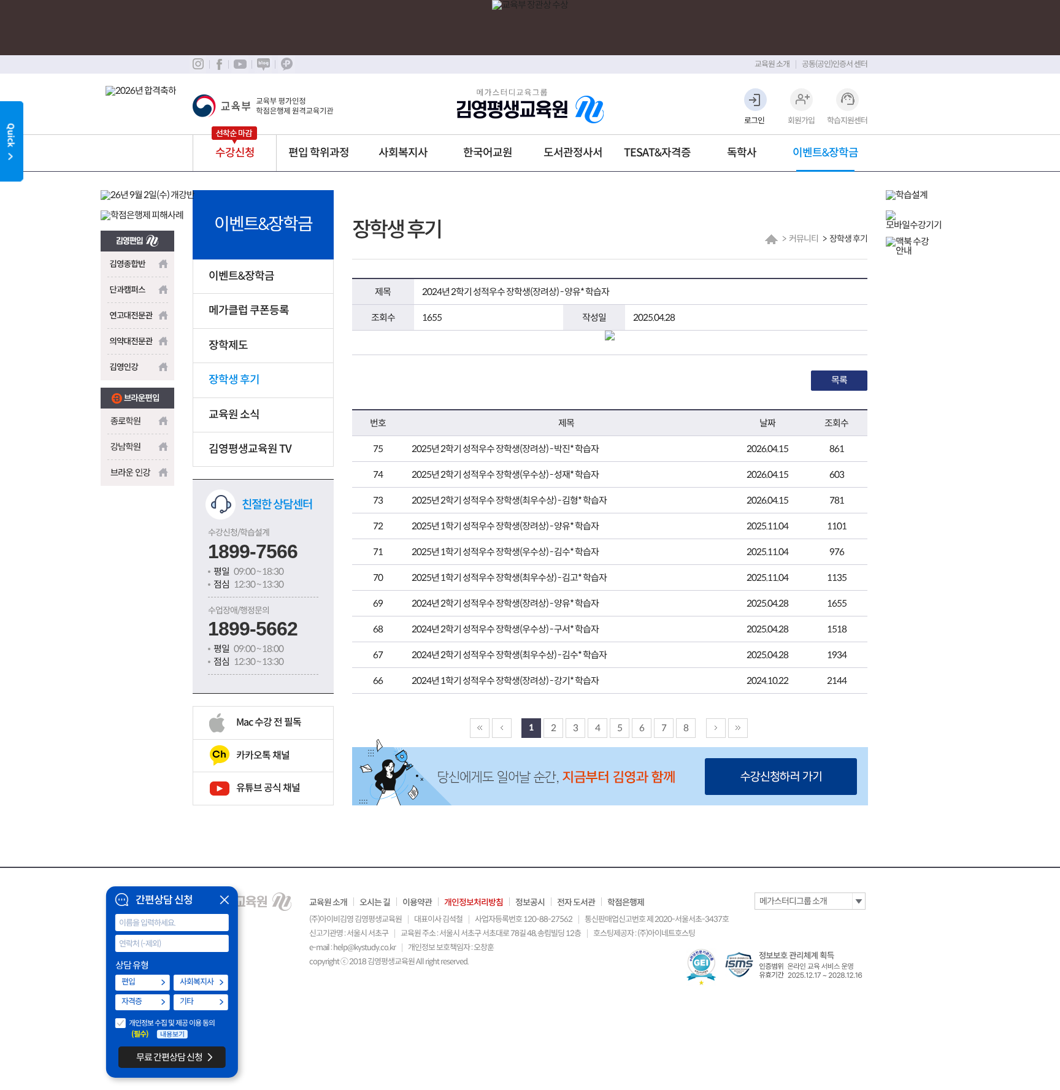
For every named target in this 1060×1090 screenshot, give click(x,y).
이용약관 (417, 902)
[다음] (716, 728)
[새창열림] (137, 237)
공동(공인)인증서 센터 (834, 64)
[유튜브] (240, 64)
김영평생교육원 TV (250, 449)
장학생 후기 (234, 379)
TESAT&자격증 (657, 152)
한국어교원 (487, 152)
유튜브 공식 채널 (268, 787)
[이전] (502, 728)
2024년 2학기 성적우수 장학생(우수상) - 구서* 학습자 (505, 629)
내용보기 (172, 1034)
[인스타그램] (197, 64)
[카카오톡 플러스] (286, 64)
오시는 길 (374, 902)
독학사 (741, 152)
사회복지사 (403, 152)
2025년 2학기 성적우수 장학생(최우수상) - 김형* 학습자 (509, 500)
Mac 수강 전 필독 (268, 722)
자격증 (131, 1001)
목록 (839, 380)
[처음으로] (480, 728)
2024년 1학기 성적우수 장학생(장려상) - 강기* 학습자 (505, 680)
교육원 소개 (772, 64)
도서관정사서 (572, 152)
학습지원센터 (847, 120)
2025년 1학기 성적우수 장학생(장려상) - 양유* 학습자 (505, 526)
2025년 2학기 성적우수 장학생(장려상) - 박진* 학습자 (505, 449)
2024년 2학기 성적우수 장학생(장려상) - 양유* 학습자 (505, 603)
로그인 (754, 120)
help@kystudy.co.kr (364, 947)
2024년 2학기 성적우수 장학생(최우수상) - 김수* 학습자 (509, 655)
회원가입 (801, 120)
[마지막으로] (738, 728)
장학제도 (228, 345)
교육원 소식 (234, 414)
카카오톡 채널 (263, 755)
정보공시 (530, 902)
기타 (186, 1001)
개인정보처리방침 (473, 902)
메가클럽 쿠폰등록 (249, 310)
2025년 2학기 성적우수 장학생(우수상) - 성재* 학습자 (505, 474)
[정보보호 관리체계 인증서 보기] (795, 964)
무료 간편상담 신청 (169, 1057)
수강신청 (235, 152)
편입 (128, 982)
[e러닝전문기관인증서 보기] (701, 967)
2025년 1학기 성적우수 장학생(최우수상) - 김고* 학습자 (509, 577)
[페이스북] (218, 64)
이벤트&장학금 (825, 152)
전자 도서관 (576, 902)
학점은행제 (625, 902)
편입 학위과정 (318, 152)
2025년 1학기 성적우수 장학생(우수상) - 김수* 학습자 (505, 552)
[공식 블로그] (263, 64)
